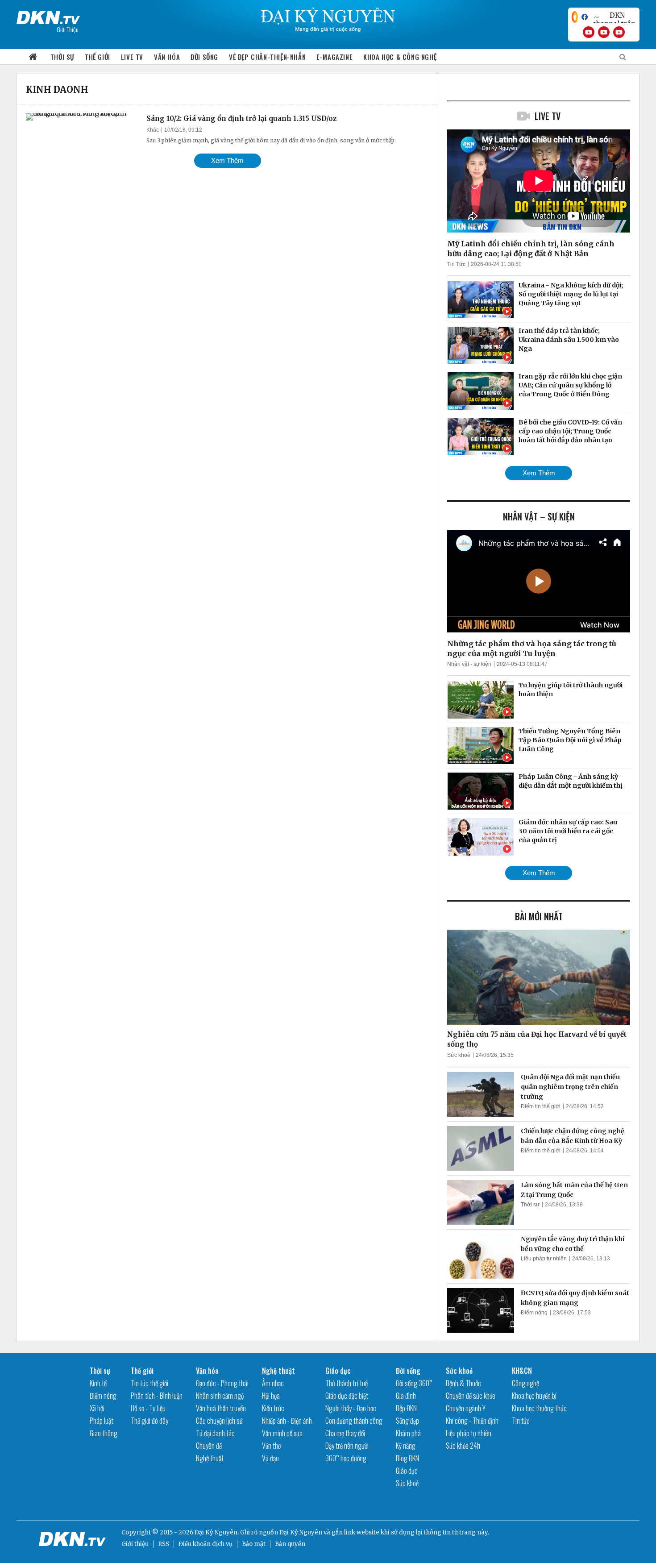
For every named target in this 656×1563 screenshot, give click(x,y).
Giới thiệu (135, 1544)
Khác (152, 130)
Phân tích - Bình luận (157, 1395)
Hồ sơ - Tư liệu (148, 1408)
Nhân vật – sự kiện (539, 516)
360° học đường (345, 1458)
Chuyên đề (209, 1445)
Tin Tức (456, 264)
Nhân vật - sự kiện (469, 664)
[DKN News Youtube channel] (588, 32)
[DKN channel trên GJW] (613, 17)
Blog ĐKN (407, 1458)
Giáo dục (338, 1370)
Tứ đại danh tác (215, 1433)
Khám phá (408, 1433)
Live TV (132, 57)
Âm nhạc (273, 1383)
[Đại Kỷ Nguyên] (48, 15)
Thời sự (62, 57)
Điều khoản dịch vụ (206, 1544)
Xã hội (97, 1408)
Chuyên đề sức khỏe (470, 1395)
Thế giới (97, 57)
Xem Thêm (227, 160)
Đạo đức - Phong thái (222, 1383)
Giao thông (103, 1433)
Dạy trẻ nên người (347, 1445)
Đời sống (204, 57)
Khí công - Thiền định (472, 1420)
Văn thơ (271, 1445)
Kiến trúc (273, 1408)
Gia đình (406, 1395)
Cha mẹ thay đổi (345, 1433)
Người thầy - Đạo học (350, 1408)
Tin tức (521, 1420)
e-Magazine (334, 57)
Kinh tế (98, 1383)
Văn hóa (167, 57)
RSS (163, 1544)
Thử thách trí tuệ (346, 1383)
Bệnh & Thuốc (463, 1383)
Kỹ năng (405, 1445)
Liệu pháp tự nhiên (544, 1258)
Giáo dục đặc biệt (346, 1395)
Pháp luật (101, 1420)
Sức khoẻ (458, 1055)
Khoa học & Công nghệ (399, 57)
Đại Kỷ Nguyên (300, 1532)
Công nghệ (525, 1383)
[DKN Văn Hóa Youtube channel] (619, 32)
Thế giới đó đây (149, 1420)
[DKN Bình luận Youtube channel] (604, 32)
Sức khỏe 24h (463, 1445)
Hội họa (271, 1395)
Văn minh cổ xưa (282, 1433)
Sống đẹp (407, 1420)
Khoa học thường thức (539, 1408)
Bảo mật (254, 1544)
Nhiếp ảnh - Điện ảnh (287, 1420)
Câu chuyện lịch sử (219, 1420)
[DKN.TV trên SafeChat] (575, 17)
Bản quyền (290, 1544)
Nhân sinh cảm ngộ (220, 1395)
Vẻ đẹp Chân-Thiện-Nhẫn (267, 57)
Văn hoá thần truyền (221, 1408)
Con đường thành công (353, 1420)
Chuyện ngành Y (466, 1408)
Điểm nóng (534, 1312)
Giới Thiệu (68, 29)
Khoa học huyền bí (534, 1395)
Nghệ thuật (210, 1458)
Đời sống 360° (414, 1383)
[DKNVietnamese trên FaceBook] (584, 17)
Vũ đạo (270, 1458)
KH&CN (522, 1370)
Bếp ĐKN (406, 1408)
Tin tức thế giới (149, 1383)
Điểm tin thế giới (541, 1106)
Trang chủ (33, 57)
